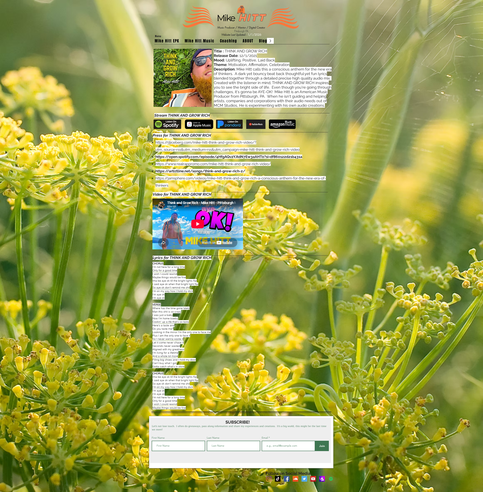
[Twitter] (304, 479)
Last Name (213, 437)
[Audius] (322, 479)
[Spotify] (331, 479)
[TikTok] (278, 479)
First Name (158, 437)
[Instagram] (269, 479)
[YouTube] (313, 479)
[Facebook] (286, 479)
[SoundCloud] (295, 479)
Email (265, 437)
